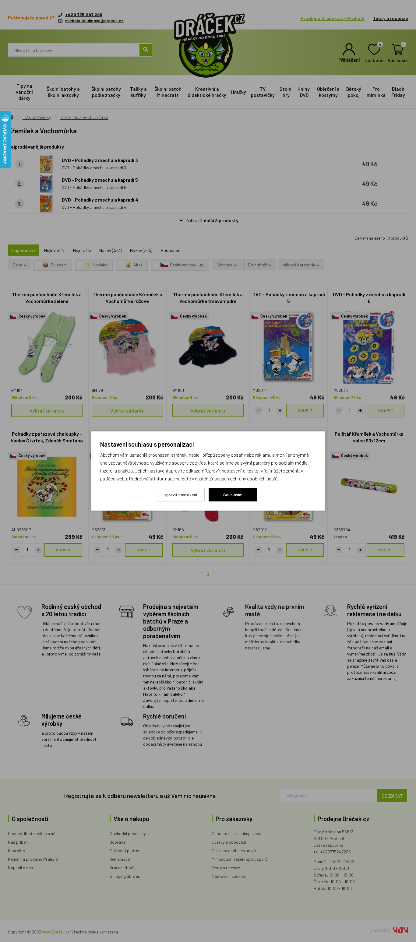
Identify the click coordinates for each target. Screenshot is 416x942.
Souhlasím (232, 494)
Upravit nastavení (180, 494)
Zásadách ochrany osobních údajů (243, 478)
